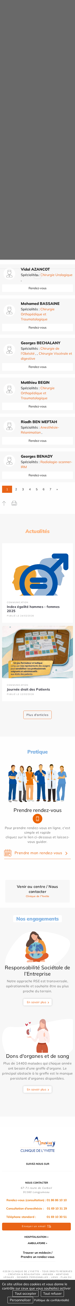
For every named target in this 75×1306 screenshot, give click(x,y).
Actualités (37, 531)
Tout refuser (52, 1293)
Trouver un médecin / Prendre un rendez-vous (37, 1255)
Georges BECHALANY (40, 342)
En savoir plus (36, 1002)
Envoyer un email (34, 1226)
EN (37, 275)
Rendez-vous (37, 288)
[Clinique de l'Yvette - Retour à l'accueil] (37, 1144)
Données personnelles (32, 1277)
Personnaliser (20, 1300)
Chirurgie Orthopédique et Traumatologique (38, 314)
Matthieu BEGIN (35, 382)
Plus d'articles (37, 715)
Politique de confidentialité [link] (51, 1300)
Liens (54, 1277)
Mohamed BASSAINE (40, 303)
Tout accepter (25, 1293)
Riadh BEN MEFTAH (39, 421)
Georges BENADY (37, 456)
